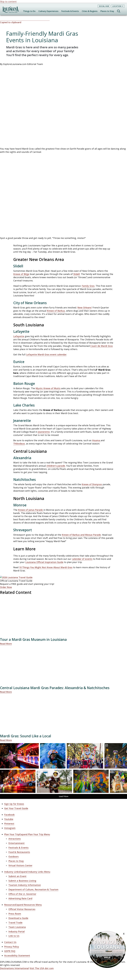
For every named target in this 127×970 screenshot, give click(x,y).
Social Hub (104, 6)
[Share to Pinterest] (19, 19)
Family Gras (88, 285)
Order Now (6, 587)
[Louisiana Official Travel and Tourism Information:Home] (10, 11)
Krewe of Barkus (56, 310)
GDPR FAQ (9, 951)
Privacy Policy (11, 946)
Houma (96, 440)
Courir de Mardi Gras (101, 345)
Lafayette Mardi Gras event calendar (46, 354)
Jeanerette (44, 431)
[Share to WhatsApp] (14, 19)
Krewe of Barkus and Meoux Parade (81, 534)
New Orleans (84, 307)
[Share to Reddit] (36, 19)
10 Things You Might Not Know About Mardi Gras (45, 567)
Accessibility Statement (17, 955)
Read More (6, 643)
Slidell (76, 274)
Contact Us (10, 942)
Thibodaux (19, 443)
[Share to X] (8, 19)
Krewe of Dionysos (92, 484)
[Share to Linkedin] (25, 19)
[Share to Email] (42, 19)
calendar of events (82, 558)
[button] (63, 21)
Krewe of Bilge (21, 274)
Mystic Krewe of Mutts (48, 388)
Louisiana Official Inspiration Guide (44, 562)
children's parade (56, 465)
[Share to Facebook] (3, 19)
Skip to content (8, 1)
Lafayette (18, 336)
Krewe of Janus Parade (30, 509)
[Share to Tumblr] (30, 19)
